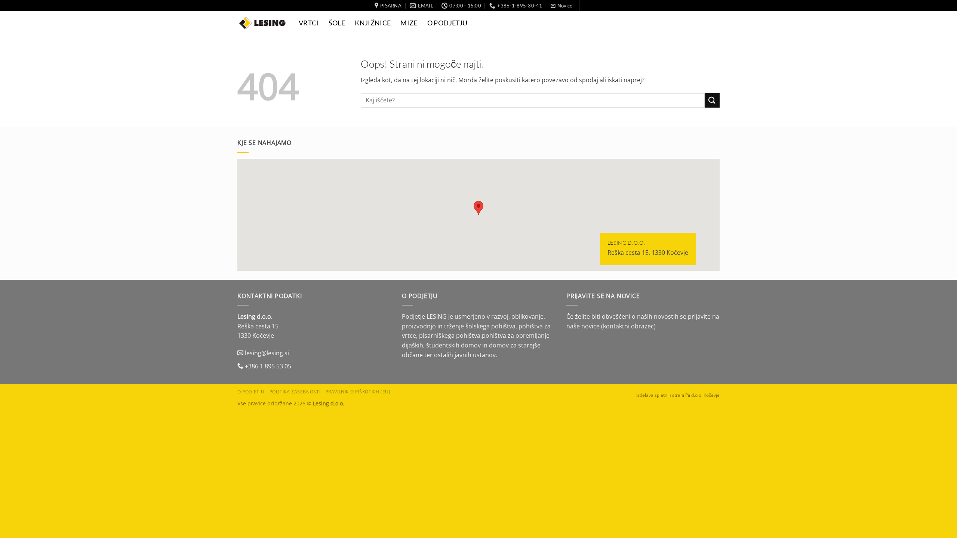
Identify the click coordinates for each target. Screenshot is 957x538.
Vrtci (309, 23)
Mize (408, 23)
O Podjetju (447, 23)
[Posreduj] (712, 100)
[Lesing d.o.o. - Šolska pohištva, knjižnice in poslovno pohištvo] (262, 23)
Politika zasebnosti (295, 392)
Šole (337, 23)
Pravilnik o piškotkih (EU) (358, 392)
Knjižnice (373, 23)
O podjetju (250, 392)
